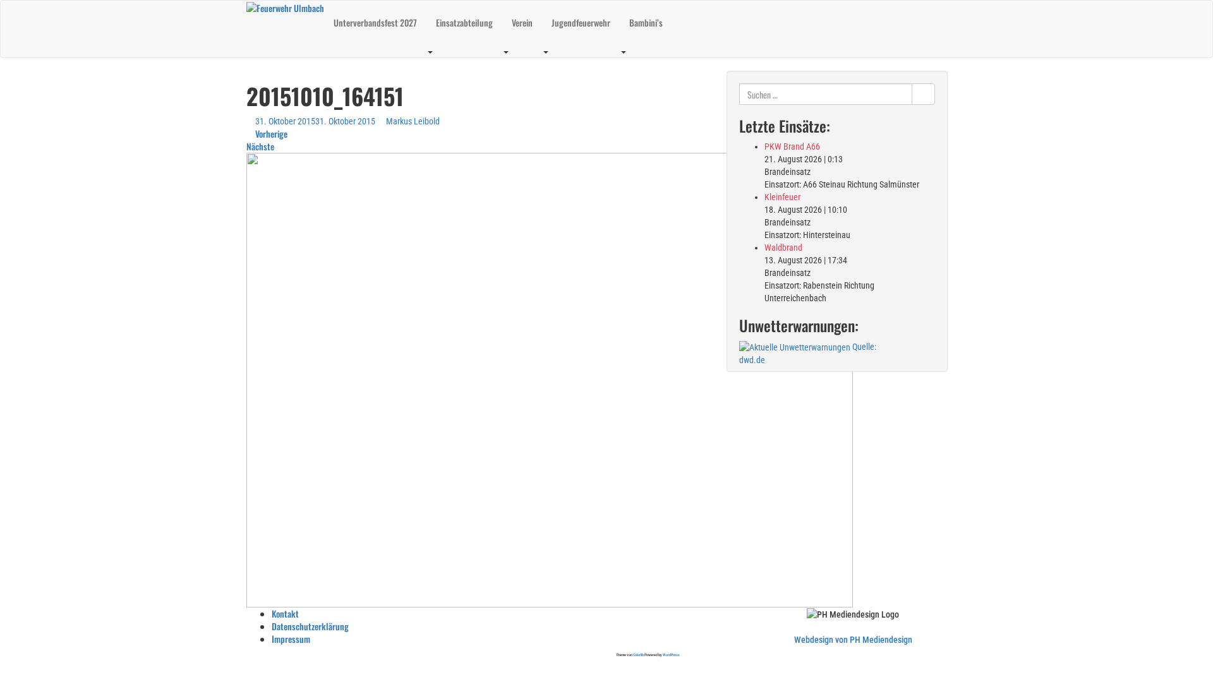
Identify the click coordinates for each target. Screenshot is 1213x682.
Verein (522, 22)
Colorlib (638, 654)
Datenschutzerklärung (310, 626)
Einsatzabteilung (464, 22)
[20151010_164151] (549, 379)
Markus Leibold (413, 121)
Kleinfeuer (782, 197)
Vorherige (270, 133)
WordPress (671, 654)
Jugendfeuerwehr (581, 22)
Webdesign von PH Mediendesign (853, 640)
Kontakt (285, 613)
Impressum (291, 638)
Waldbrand (783, 247)
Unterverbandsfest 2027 (375, 22)
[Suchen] (923, 94)
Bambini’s (646, 22)
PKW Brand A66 (792, 146)
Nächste (261, 146)
